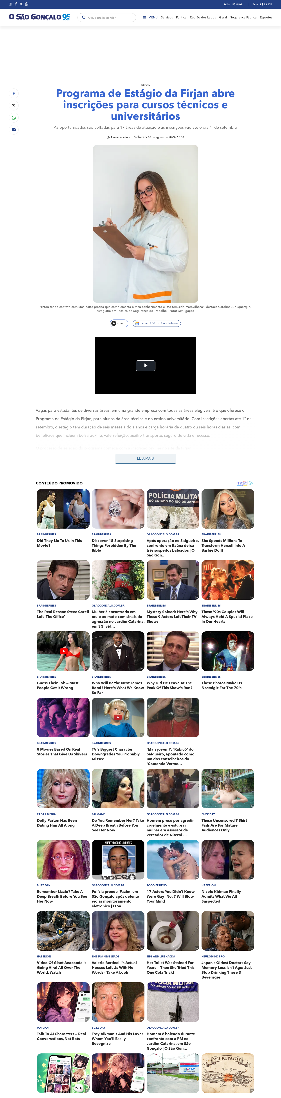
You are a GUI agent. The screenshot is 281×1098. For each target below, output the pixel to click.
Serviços (167, 17)
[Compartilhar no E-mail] (14, 130)
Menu (153, 17)
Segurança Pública (243, 17)
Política (181, 17)
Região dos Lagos (203, 17)
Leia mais (145, 458)
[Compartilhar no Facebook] (14, 93)
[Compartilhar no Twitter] (14, 105)
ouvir (121, 323)
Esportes (266, 17)
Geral (223, 17)
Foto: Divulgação (181, 310)
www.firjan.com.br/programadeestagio (71, 457)
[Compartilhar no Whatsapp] (14, 118)
